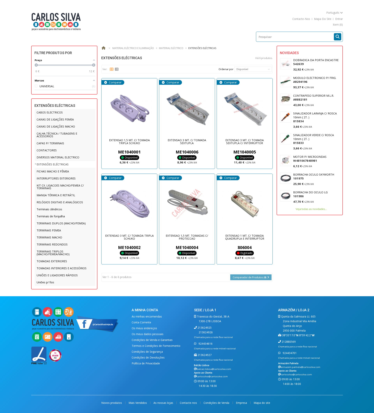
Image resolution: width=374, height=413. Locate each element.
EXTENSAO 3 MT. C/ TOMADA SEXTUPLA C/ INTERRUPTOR (244, 141)
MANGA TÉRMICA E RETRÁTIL (56, 195)
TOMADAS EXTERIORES (52, 261)
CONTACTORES (47, 150)
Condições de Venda (217, 403)
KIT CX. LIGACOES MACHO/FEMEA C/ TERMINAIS (60, 187)
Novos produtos (112, 403)
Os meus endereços (144, 328)
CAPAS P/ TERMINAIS (50, 143)
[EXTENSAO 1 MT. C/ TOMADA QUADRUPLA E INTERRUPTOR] (244, 204)
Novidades (289, 53)
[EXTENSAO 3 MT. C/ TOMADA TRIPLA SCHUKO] (129, 204)
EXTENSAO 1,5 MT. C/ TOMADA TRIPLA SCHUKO (129, 141)
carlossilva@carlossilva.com (212, 376)
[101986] (285, 196)
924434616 (205, 343)
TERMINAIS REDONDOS (52, 244)
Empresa (242, 403)
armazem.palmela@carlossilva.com (300, 367)
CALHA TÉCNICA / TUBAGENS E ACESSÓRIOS (57, 135)
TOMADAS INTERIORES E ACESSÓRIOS (61, 268)
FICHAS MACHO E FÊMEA (53, 171)
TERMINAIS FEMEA (49, 230)
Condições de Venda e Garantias (152, 340)
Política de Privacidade (146, 363)
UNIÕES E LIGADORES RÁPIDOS (57, 275)
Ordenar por (226, 69)
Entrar (339, 19)
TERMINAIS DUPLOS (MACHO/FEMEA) (61, 223)
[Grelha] (111, 69)
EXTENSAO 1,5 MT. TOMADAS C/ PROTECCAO (187, 237)
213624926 (206, 332)
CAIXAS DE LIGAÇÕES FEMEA (55, 119)
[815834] (285, 117)
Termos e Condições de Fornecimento (156, 346)
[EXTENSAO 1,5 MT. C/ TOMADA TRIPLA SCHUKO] (129, 108)
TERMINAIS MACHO (49, 237)
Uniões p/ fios (45, 282)
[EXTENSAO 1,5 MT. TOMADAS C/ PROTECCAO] (187, 204)
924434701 (289, 353)
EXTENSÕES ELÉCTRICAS (53, 164)
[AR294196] (285, 81)
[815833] (285, 138)
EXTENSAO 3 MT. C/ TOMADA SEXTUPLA (187, 141)
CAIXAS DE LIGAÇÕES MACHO (56, 126)
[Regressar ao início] (103, 48)
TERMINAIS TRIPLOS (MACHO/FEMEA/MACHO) (53, 253)
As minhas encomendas (147, 316)
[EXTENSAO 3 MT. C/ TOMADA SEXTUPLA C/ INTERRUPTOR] (244, 108)
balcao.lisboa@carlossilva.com (214, 369)
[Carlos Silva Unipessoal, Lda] (56, 21)
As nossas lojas (163, 403)
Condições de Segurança (147, 351)
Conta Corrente (141, 322)
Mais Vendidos (138, 403)
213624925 (204, 327)
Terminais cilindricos (49, 209)
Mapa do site (262, 403)
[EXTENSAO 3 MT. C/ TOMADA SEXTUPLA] (187, 108)
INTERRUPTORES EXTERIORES (56, 178)
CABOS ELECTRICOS (50, 112)
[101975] (285, 178)
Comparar (115, 82)
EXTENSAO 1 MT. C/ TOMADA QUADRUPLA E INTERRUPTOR (244, 237)
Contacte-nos (189, 403)
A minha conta (145, 310)
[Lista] (116, 69)
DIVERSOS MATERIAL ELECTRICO (58, 157)
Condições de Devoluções (148, 357)
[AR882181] (285, 99)
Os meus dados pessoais (147, 334)
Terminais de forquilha (51, 216)
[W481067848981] (285, 160)
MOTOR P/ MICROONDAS (309, 158)
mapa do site (322, 19)
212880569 (288, 341)
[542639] (285, 63)
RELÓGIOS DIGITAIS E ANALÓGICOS (60, 202)
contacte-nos (301, 19)
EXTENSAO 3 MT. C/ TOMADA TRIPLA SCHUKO (129, 237)
